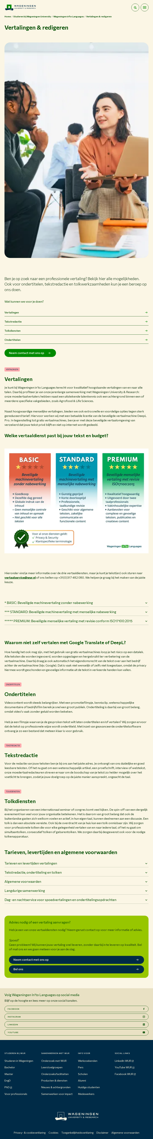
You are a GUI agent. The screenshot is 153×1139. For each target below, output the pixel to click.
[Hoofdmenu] (145, 7)
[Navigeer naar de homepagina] (20, 7)
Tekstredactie (13, 321)
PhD (7, 1087)
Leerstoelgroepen (52, 1067)
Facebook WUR (124, 1074)
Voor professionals (15, 1093)
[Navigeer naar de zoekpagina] (135, 7)
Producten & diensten (54, 1080)
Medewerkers (86, 1093)
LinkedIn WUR (123, 1060)
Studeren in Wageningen (18, 1060)
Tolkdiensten (12, 330)
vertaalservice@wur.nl (20, 577)
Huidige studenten (89, 1087)
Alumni (82, 1080)
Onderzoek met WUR (54, 1060)
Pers (80, 1067)
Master (8, 1074)
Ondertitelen (12, 339)
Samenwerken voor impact (57, 1093)
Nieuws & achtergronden (56, 1087)
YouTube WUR (123, 1067)
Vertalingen (11, 312)
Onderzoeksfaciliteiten (55, 1074)
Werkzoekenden (87, 1060)
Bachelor (9, 1067)
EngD (7, 1080)
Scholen (83, 1074)
